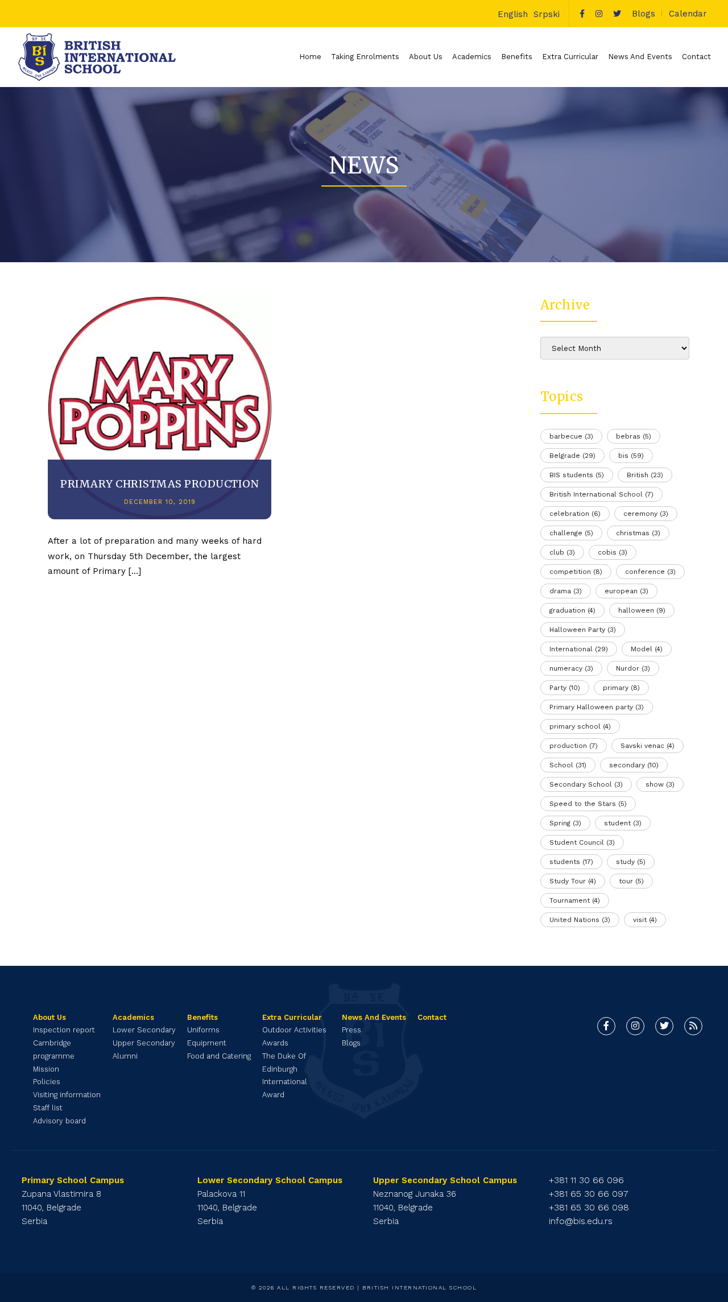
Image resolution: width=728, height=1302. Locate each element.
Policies (46, 1081)
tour (631, 881)
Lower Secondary (144, 1030)
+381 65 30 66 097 (588, 1193)
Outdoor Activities (294, 1030)
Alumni (125, 1056)
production (573, 746)
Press (351, 1030)
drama (565, 591)
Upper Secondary (144, 1043)
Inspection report (64, 1030)
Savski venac (648, 746)
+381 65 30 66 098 (589, 1207)
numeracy (571, 668)
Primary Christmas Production (159, 483)
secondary (634, 765)
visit (645, 920)
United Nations (579, 920)
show (660, 784)
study (631, 862)
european (626, 591)
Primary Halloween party (596, 707)
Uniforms (203, 1030)
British (645, 475)
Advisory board (59, 1121)
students (571, 862)
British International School (601, 494)
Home (310, 56)
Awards (275, 1043)
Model (647, 649)
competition (575, 572)
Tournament (574, 900)
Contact (696, 56)
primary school (580, 726)
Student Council (582, 842)
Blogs (643, 14)
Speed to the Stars (588, 804)
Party (564, 688)
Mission (46, 1069)
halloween (641, 610)
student (623, 823)
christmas (638, 533)
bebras (633, 436)
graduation (572, 610)
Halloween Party (582, 630)
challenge (571, 533)
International (578, 649)
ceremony (645, 514)
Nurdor (633, 668)
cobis (612, 552)
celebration (575, 514)
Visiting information (67, 1094)
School (567, 765)
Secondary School (586, 784)
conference (650, 572)
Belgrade (572, 456)
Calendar (688, 14)
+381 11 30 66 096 (586, 1180)
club (562, 552)
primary (621, 688)
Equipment (206, 1043)
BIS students (576, 475)
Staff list (48, 1107)
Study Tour (572, 881)
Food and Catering (219, 1056)
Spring (565, 823)
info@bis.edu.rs (581, 1221)
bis (631, 456)
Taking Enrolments (365, 56)
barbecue (571, 436)
